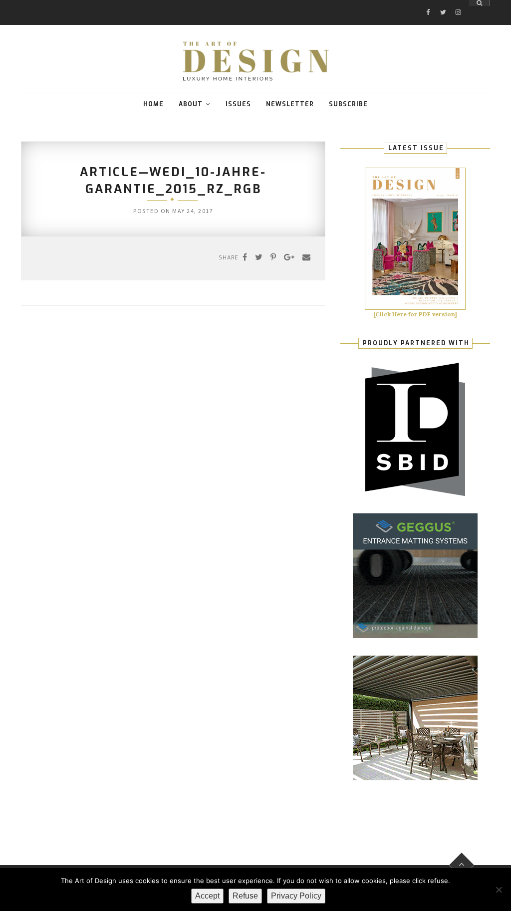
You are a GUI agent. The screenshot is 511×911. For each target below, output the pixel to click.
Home (153, 104)
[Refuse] (499, 890)
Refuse (245, 896)
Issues (238, 104)
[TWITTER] (443, 3)
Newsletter (290, 104)
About (191, 104)
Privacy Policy (296, 896)
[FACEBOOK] (428, 3)
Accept (207, 896)
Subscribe (348, 104)
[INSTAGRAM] (458, 3)
